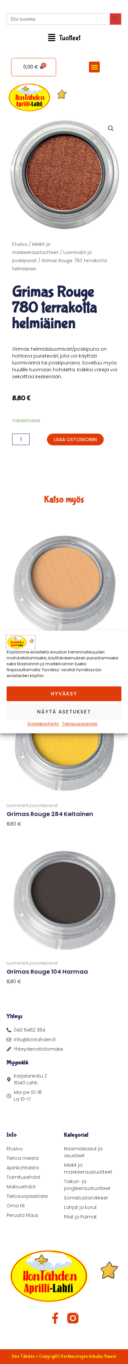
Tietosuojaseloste (79, 724)
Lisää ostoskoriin (75, 439)
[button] (64, 38)
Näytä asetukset (64, 711)
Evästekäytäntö (43, 724)
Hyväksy (64, 693)
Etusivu (20, 244)
